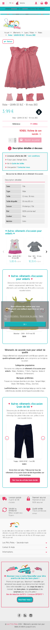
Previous (7, 438)
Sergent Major (40, 381)
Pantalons (20, 371)
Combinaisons (29, 373)
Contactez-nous (24, 167)
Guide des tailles (18, 163)
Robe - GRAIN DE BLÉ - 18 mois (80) (15, 257)
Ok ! (25, 324)
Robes (14, 371)
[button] (8, 41)
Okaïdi (13, 384)
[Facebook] (19, 615)
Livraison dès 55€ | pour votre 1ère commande (24, 9)
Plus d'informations (11, 316)
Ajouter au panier (32, 140)
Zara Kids (35, 384)
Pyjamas (35, 371)
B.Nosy (28, 384)
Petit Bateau (21, 384)
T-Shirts (28, 371)
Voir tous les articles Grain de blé (25, 480)
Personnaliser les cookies (29, 316)
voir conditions (34, 156)
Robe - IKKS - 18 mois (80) (34, 257)
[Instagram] (31, 615)
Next (43, 438)
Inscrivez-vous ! (25, 599)
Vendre (22, 3)
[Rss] (25, 615)
